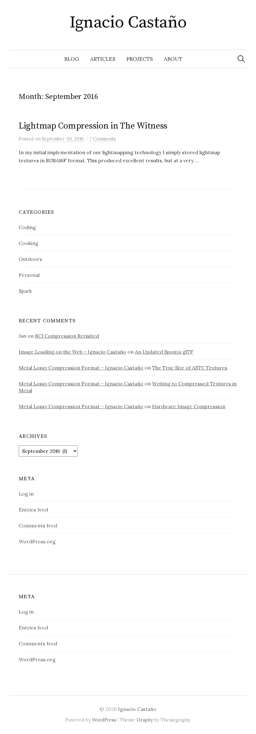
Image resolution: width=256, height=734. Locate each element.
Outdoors (30, 259)
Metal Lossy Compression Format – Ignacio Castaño (81, 368)
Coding (27, 227)
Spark (25, 291)
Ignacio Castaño (128, 22)
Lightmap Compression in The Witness (93, 125)
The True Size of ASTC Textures (189, 368)
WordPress (104, 720)
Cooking (28, 243)
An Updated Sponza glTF (164, 352)
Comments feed (38, 525)
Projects (139, 59)
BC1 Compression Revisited (67, 336)
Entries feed (33, 509)
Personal (29, 275)
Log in (26, 494)
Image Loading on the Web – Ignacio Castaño (72, 352)
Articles (102, 59)
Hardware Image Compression (188, 406)
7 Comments (102, 139)
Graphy (145, 720)
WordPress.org (37, 541)
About (173, 59)
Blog (71, 59)
